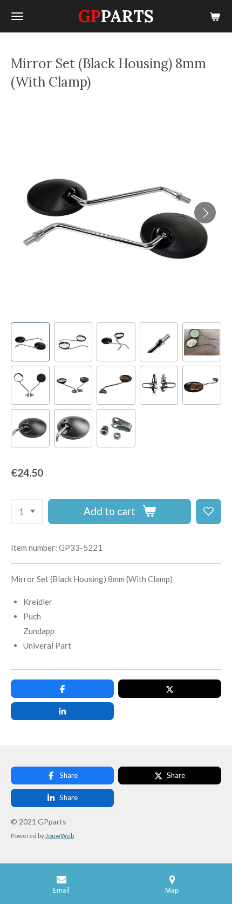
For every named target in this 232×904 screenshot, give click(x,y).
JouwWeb (59, 835)
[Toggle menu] (17, 16)
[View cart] (215, 16)
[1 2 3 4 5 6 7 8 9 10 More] (27, 511)
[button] (30, 341)
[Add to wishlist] (208, 511)
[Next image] (205, 212)
